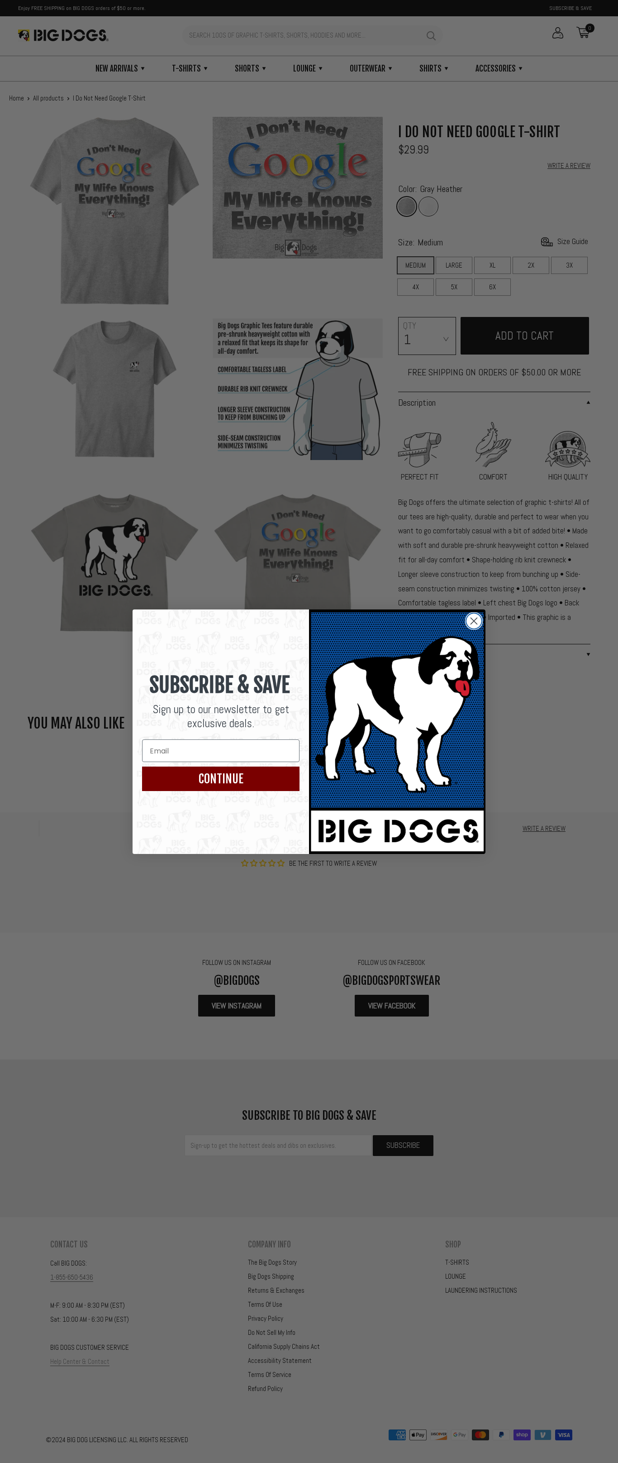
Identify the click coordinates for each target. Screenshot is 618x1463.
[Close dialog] (474, 621)
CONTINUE (221, 779)
